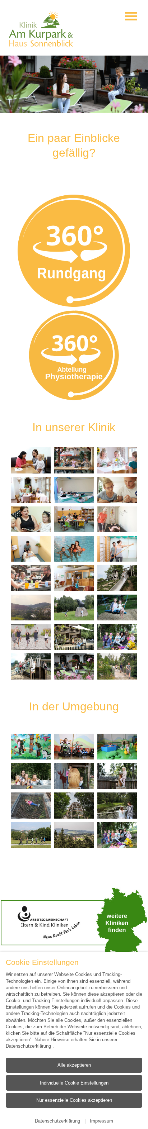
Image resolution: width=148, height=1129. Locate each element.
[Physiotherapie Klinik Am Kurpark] (30, 548)
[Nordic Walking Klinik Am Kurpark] (117, 666)
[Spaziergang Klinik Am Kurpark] (117, 805)
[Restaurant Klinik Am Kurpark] (117, 460)
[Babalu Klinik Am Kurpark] (30, 746)
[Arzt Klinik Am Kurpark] (30, 460)
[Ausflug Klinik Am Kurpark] (74, 776)
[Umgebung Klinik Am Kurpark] (74, 835)
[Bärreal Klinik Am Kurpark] (74, 607)
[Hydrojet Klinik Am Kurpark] (117, 519)
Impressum (101, 1121)
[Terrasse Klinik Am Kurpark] (30, 578)
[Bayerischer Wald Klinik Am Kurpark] (30, 776)
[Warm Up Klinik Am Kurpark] (30, 637)
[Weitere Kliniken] (74, 921)
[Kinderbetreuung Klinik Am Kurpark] (74, 519)
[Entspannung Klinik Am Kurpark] (74, 490)
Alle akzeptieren (74, 1064)
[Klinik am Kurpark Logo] (41, 29)
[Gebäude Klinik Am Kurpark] (74, 637)
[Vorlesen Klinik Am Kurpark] (30, 519)
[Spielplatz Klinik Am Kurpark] (117, 578)
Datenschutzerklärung (29, 1046)
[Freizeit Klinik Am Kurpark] (74, 460)
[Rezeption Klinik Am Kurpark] (74, 578)
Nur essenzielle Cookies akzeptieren (74, 1100)
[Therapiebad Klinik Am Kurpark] (74, 548)
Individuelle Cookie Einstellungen (74, 1082)
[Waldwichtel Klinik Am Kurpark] (117, 637)
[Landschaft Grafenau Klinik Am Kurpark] (30, 607)
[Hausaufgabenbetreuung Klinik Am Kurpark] (117, 490)
